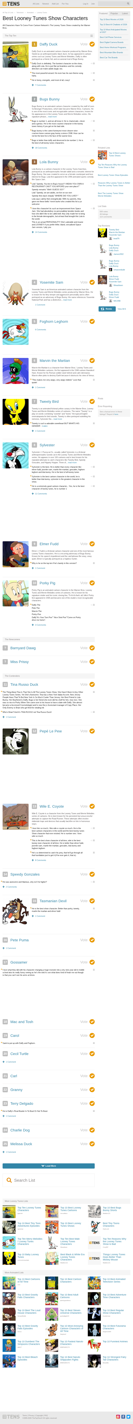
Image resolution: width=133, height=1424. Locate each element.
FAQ (46, 1415)
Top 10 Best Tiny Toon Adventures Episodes (29, 1224)
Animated (30, 13)
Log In (85, 4)
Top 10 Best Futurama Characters (114, 1327)
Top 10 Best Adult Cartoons (69, 1296)
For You (65, 4)
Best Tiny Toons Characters (111, 1224)
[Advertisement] (49, 258)
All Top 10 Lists (8, 13)
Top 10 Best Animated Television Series (114, 1280)
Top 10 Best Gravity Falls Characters (28, 1296)
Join (93, 4)
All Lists (36, 4)
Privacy (31, 1415)
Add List (55, 4)
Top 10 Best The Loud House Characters (29, 1311)
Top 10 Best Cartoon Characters (70, 1280)
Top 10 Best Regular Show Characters (113, 1311)
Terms (24, 1415)
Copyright (39, 1415)
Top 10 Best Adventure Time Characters (114, 1296)
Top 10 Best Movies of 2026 (111, 19)
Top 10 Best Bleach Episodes (28, 1358)
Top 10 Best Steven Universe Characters (70, 1311)
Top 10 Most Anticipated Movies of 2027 (113, 30)
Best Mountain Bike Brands (111, 52)
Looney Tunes (42, 13)
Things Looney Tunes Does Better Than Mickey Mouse (114, 1257)
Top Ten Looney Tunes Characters (29, 1209)
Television (20, 13)
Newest (45, 4)
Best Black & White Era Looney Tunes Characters (72, 1257)
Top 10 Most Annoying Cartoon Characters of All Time (71, 1328)
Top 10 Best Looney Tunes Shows (70, 1224)
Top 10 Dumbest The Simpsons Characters (29, 1342)
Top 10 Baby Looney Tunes (28, 1255)
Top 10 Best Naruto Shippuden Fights (70, 1358)
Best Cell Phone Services (111, 37)
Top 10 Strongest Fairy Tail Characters (114, 1358)
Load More (49, 1166)
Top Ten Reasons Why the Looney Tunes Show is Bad (114, 1241)
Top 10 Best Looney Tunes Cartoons (70, 1209)
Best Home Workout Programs (113, 47)
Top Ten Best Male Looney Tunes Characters (70, 1241)
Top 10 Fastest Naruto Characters (71, 1342)
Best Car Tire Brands (109, 57)
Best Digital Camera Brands (112, 42)
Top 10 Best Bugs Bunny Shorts (112, 1209)
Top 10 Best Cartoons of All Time (29, 1280)
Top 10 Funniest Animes (115, 1341)
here (116, 414)
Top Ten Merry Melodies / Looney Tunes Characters (30, 1241)
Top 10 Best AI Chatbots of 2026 (113, 24)
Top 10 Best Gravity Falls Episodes (28, 1327)
